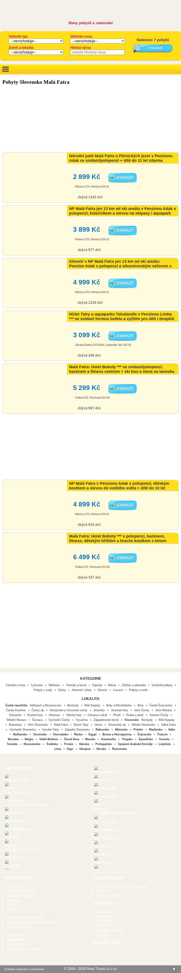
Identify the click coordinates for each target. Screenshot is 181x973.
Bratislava (16, 724)
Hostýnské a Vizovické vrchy (69, 710)
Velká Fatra (168, 724)
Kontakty (13, 900)
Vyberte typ (18, 36)
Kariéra (12, 909)
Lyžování (37, 685)
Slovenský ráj (117, 724)
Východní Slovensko (23, 729)
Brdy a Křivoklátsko (119, 705)
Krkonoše (15, 715)
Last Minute (104, 911)
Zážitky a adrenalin (134, 685)
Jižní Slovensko (38, 724)
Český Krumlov (16, 710)
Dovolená (14, 886)
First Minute (104, 916)
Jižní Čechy (142, 710)
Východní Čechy (60, 720)
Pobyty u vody (43, 690)
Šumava (37, 720)
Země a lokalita (21, 47)
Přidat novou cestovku (23, 948)
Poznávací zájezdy (110, 930)
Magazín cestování (110, 895)
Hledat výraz (80, 47)
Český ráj (38, 710)
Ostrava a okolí (98, 715)
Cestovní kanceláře (21, 895)
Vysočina (82, 720)
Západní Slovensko (77, 729)
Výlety (62, 690)
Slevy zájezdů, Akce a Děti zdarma (121, 886)
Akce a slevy (16, 944)
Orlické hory (74, 715)
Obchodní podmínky (21, 891)
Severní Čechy (159, 715)
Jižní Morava (164, 710)
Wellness (54, 685)
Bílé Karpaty (93, 705)
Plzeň (117, 715)
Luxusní (118, 690)
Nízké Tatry (81, 724)
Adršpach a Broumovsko (46, 705)
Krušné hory (35, 715)
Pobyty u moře (138, 690)
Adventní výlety (82, 690)
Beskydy (73, 705)
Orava (98, 724)
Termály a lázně (76, 685)
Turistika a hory (15, 685)
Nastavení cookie (19, 926)
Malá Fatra (61, 724)
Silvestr (102, 690)
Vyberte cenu (81, 36)
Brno (141, 705)
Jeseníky (99, 710)
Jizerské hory (120, 710)
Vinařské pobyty (162, 685)
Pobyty (101, 891)
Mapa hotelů (16, 939)
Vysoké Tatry (51, 729)
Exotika (101, 934)
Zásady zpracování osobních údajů (32, 922)
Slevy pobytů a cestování (90, 23)
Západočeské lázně (106, 720)
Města (112, 685)
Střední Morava (16, 720)
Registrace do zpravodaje (25, 917)
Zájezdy (97, 685)
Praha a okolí (135, 715)
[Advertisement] (90, 119)
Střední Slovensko (144, 724)
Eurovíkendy (105, 920)
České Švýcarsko (161, 705)
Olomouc (55, 715)
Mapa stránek (17, 935)
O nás (11, 904)
